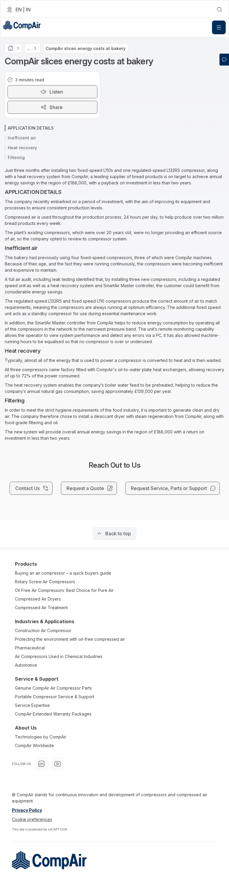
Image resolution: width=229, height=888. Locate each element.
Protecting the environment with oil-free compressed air (70, 639)
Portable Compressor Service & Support (54, 696)
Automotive (26, 665)
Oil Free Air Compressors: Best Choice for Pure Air (64, 590)
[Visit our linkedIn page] (41, 763)
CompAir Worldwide (34, 745)
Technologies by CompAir (40, 736)
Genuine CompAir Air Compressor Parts (53, 688)
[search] (219, 9)
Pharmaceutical (30, 647)
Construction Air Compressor (43, 630)
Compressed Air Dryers (38, 598)
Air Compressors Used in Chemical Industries (59, 656)
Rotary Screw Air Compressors (45, 581)
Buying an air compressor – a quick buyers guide (63, 573)
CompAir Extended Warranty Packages (53, 713)
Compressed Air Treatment (41, 607)
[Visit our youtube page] (57, 763)
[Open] (219, 27)
